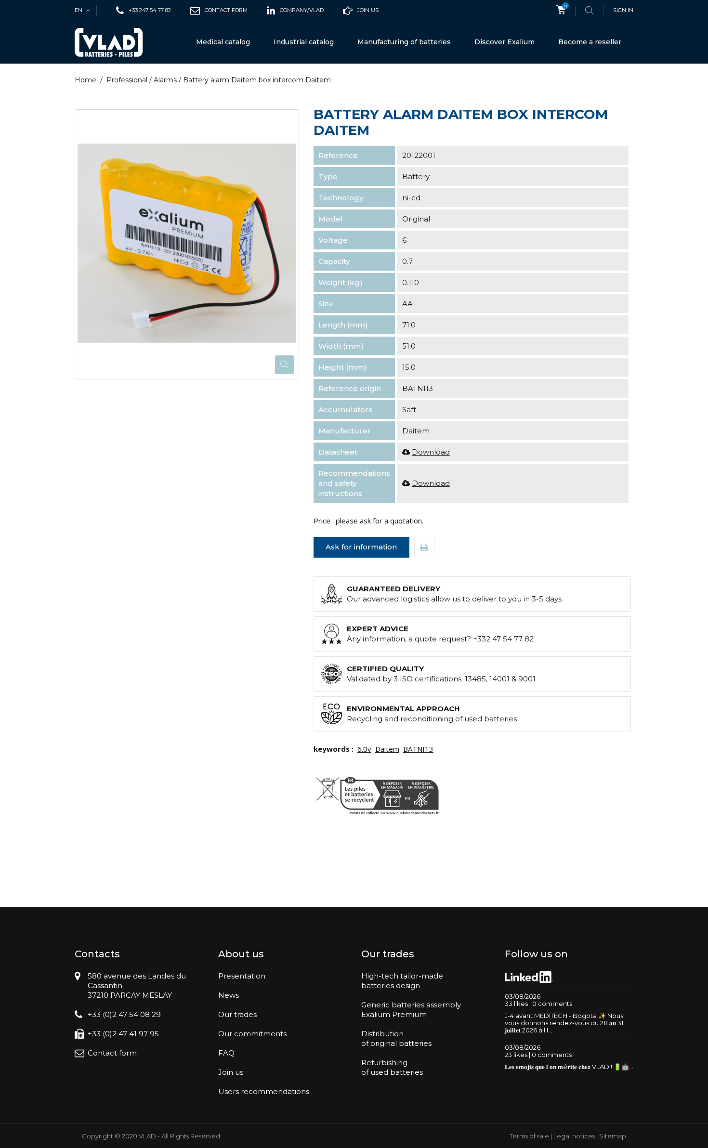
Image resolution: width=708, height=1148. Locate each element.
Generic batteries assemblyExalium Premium (411, 1009)
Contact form (112, 1052)
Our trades (237, 1014)
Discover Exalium (504, 42)
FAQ (226, 1052)
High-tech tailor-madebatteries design (402, 980)
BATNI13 (418, 749)
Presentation (241, 975)
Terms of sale (529, 1136)
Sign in (623, 10)
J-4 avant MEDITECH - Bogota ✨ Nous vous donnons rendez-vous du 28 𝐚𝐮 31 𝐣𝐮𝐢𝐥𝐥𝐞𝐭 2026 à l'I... (564, 1023)
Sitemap (612, 1136)
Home (85, 80)
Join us (230, 1072)
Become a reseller (589, 42)
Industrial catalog (304, 42)
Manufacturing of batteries (404, 42)
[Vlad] (115, 42)
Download (431, 452)
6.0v (364, 749)
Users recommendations (263, 1091)
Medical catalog (223, 42)
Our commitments (252, 1033)
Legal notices (574, 1136)
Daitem (387, 749)
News (228, 995)
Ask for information (361, 546)
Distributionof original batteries (396, 1038)
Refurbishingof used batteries (392, 1067)
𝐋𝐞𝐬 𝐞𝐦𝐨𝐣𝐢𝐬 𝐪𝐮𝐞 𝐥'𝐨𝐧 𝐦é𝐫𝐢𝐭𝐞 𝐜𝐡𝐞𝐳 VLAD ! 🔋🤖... (569, 1066)
